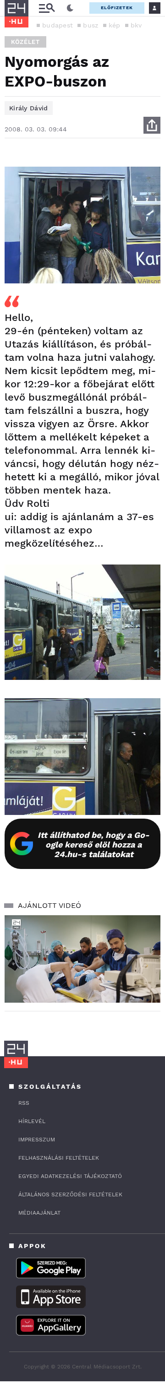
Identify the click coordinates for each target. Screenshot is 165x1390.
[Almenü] (46, 8)
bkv (136, 25)
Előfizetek (117, 7)
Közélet (25, 41)
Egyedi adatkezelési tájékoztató (70, 1176)
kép (115, 25)
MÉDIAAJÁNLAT (39, 1213)
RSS (23, 1103)
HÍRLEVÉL (31, 1121)
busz (90, 25)
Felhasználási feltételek (58, 1158)
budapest (57, 25)
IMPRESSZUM (36, 1139)
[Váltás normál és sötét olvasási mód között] (70, 8)
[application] (82, 959)
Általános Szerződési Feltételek (70, 1194)
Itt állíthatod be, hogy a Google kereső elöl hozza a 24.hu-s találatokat (93, 844)
